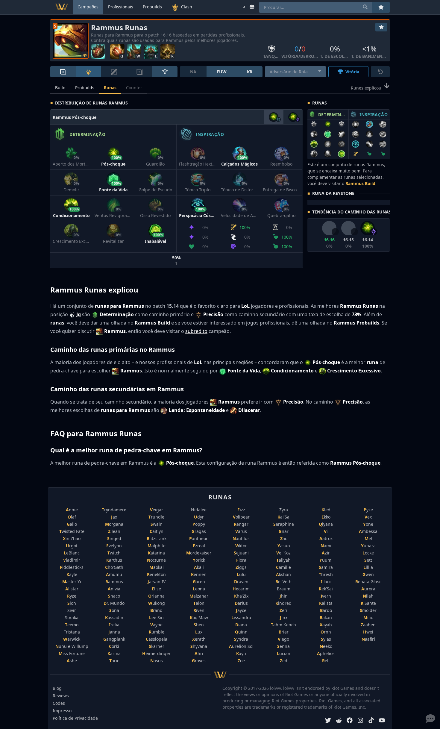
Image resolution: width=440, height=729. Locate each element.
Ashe (72, 660)
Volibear (241, 517)
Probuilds (84, 87)
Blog (57, 688)
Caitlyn (156, 531)
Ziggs (241, 567)
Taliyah (283, 560)
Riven (198, 610)
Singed (114, 538)
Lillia (368, 567)
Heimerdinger (156, 653)
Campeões (88, 7)
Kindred (283, 603)
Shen (199, 625)
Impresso (62, 710)
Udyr (199, 517)
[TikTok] (371, 721)
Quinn (241, 632)
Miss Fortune (72, 653)
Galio (72, 524)
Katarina (156, 553)
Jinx (283, 617)
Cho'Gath (114, 567)
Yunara (368, 545)
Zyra (283, 510)
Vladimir (71, 560)
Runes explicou (366, 88)
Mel (368, 538)
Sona (114, 610)
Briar (284, 632)
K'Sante (368, 603)
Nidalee (199, 510)
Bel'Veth (283, 581)
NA (193, 72)
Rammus (114, 581)
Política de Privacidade (75, 718)
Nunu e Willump (71, 646)
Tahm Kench (283, 625)
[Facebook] (349, 721)
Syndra (241, 639)
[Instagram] (360, 721)
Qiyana (326, 524)
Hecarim (241, 589)
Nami (326, 545)
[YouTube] (382, 721)
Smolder (368, 610)
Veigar (156, 510)
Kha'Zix (241, 596)
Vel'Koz (283, 553)
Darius (241, 603)
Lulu (241, 574)
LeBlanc (72, 553)
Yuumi (326, 560)
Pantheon (199, 538)
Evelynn (114, 545)
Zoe (241, 660)
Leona (199, 589)
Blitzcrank (156, 538)
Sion (71, 603)
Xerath (199, 639)
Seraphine (283, 524)
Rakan (326, 617)
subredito (196, 331)
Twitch (114, 553)
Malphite (157, 545)
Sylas (326, 639)
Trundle (156, 517)
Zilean (114, 531)
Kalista (326, 603)
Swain (157, 524)
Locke (368, 553)
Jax (114, 517)
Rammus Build (360, 183)
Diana (241, 625)
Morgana (114, 524)
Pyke (368, 510)
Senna (283, 646)
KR (249, 72)
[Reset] (380, 71)
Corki (114, 646)
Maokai (156, 567)
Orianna (156, 596)
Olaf (72, 517)
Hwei (368, 632)
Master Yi (71, 581)
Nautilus (241, 538)
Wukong (156, 603)
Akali (199, 567)
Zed (283, 660)
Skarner (156, 646)
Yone (368, 524)
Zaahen (368, 625)
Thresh (326, 574)
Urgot (72, 545)
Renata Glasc (368, 581)
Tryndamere (114, 510)
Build (60, 87)
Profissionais (120, 7)
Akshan (283, 574)
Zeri (283, 610)
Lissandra (241, 617)
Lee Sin (156, 617)
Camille (283, 567)
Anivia (114, 589)
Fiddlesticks (72, 567)
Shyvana (198, 646)
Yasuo (283, 545)
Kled (325, 510)
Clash (186, 7)
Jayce (241, 610)
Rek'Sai (326, 589)
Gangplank (114, 639)
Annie (72, 510)
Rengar (241, 524)
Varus (241, 531)
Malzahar (198, 596)
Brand (156, 610)
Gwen (368, 574)
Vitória (352, 72)
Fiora (241, 560)
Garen (199, 581)
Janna (114, 632)
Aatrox (326, 538)
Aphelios (326, 653)
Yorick (199, 560)
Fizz (241, 510)
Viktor (241, 545)
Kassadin (114, 617)
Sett (368, 560)
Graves (199, 660)
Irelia (114, 625)
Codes (59, 703)
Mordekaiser (198, 553)
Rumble (156, 632)
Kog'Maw (199, 617)
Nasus (156, 660)
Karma (114, 653)
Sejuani (241, 553)
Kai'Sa (283, 517)
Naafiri (368, 639)
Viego (283, 639)
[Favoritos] (381, 27)
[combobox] (295, 71)
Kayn (241, 653)
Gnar (284, 531)
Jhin (284, 596)
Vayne (156, 625)
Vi (326, 531)
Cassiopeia (156, 639)
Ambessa (368, 531)
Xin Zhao (72, 538)
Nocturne (156, 560)
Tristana (72, 632)
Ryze (71, 596)
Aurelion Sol (241, 646)
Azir (326, 553)
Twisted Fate (71, 531)
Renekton (156, 574)
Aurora (368, 589)
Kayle (71, 574)
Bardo (326, 610)
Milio (368, 617)
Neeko (326, 646)
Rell (326, 660)
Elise (156, 589)
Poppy (198, 524)
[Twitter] (328, 721)
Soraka (71, 617)
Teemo (71, 625)
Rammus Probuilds (356, 322)
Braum (283, 589)
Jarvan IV (157, 581)
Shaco (114, 596)
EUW (222, 72)
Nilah (368, 596)
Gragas (199, 531)
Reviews (61, 695)
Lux (198, 632)
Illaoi (326, 581)
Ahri (199, 653)
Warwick (71, 639)
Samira (326, 567)
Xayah (326, 625)
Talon (198, 603)
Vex (368, 517)
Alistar (71, 589)
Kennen (199, 574)
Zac (283, 538)
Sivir (71, 610)
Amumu (114, 574)
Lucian (283, 653)
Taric (114, 660)
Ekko (325, 517)
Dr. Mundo (114, 603)
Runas (110, 87)
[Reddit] (338, 721)
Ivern (326, 596)
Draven (241, 581)
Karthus (114, 560)
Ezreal (199, 545)
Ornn (326, 632)
